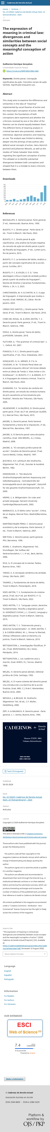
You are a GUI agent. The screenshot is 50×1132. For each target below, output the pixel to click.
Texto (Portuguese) (15, 771)
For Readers (9, 996)
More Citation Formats (14, 954)
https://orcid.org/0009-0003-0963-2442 (22, 71)
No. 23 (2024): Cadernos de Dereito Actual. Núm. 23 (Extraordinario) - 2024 (24, 13)
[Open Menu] (3, 3)
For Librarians (10, 1004)
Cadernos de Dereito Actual (19, 3)
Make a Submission (14, 1079)
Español (8, 975)
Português (9, 979)
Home (5, 9)
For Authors (9, 1000)
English (7, 971)
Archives (14, 9)
